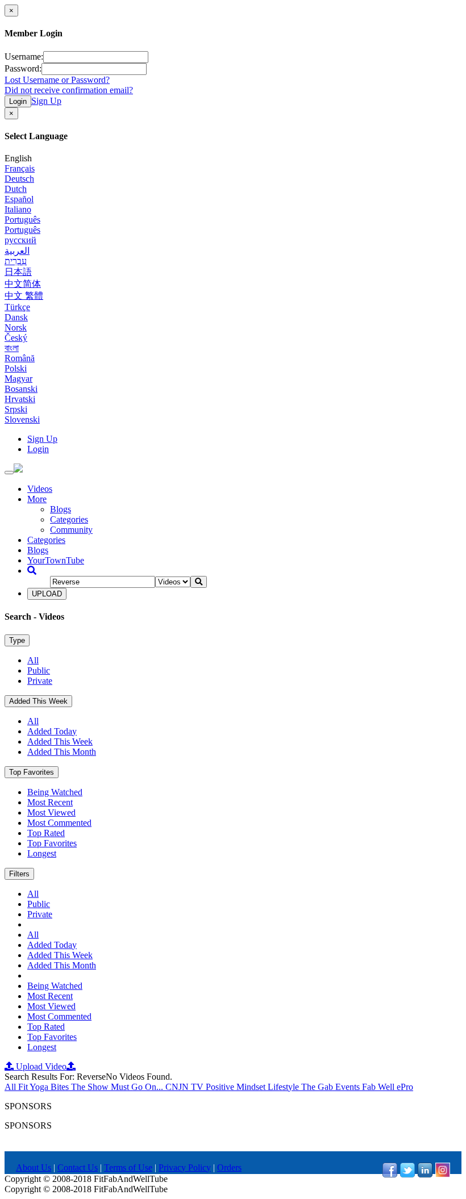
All (33, 660)
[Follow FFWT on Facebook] (389, 1174)
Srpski (16, 409)
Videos (39, 489)
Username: (24, 56)
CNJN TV (185, 1087)
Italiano (18, 209)
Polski (16, 368)
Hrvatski (20, 399)
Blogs (60, 509)
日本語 (18, 272)
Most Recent (50, 802)
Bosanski (21, 389)
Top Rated (46, 833)
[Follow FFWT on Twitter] (407, 1174)
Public (38, 670)
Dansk (16, 317)
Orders (229, 1167)
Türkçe (17, 307)
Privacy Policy (185, 1167)
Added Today (52, 731)
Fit (24, 1087)
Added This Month (61, 752)
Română (20, 358)
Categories (69, 519)
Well (387, 1087)
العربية (17, 251)
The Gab (318, 1087)
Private (39, 681)
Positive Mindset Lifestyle (253, 1087)
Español (19, 199)
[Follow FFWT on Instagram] (442, 1174)
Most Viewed (51, 812)
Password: (23, 68)
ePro (405, 1087)
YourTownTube (55, 560)
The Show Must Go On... (118, 1087)
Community (71, 529)
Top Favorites (31, 772)
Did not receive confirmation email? (69, 90)
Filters (19, 874)
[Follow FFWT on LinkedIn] (425, 1174)
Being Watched (54, 792)
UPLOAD (47, 594)
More (37, 499)
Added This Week (38, 701)
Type (17, 640)
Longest (41, 853)
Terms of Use (128, 1167)
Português (22, 219)
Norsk (16, 327)
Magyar (18, 378)
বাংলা (12, 348)
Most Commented (59, 823)
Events (348, 1087)
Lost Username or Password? (57, 80)
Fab (370, 1087)
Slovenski (22, 419)
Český (16, 337)
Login (18, 101)
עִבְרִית (16, 261)
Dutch (16, 189)
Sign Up (46, 101)
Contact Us (77, 1167)
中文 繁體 (24, 295)
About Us (33, 1167)
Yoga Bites (50, 1087)
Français (20, 168)
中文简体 (23, 284)
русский (20, 240)
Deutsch (19, 178)
